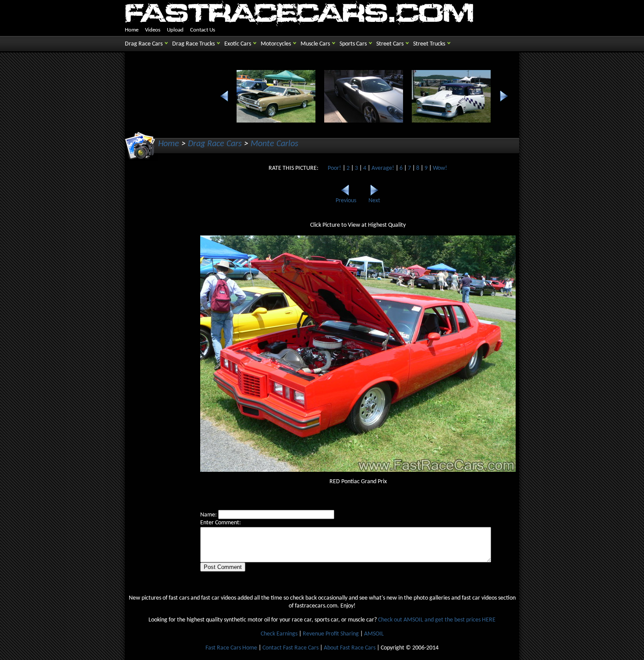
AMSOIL (374, 634)
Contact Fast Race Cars (290, 648)
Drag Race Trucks (193, 44)
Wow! (440, 168)
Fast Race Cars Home (231, 648)
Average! (383, 168)
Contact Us (202, 30)
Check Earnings (279, 634)
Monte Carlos (274, 144)
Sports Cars (353, 44)
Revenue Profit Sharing (331, 634)
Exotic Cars (237, 44)
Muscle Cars (315, 44)
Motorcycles (276, 44)
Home (131, 30)
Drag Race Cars (144, 44)
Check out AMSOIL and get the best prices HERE (436, 620)
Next (374, 200)
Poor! (334, 168)
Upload (175, 30)
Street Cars (389, 44)
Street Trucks (429, 44)
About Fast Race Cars (349, 648)
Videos (152, 30)
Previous (346, 200)
